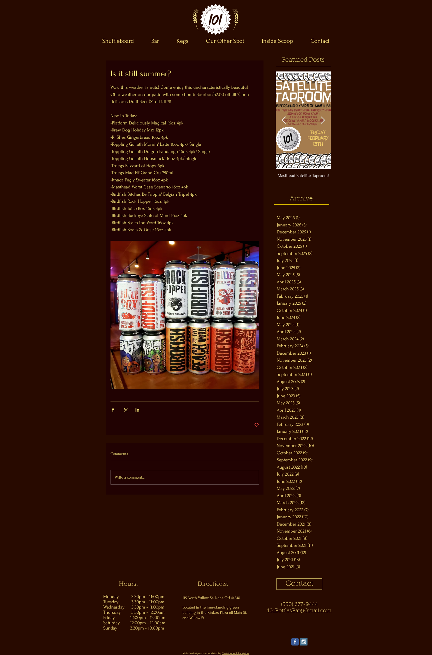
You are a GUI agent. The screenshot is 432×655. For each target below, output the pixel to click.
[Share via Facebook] (112, 409)
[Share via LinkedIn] (137, 409)
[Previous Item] (284, 120)
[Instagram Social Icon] (304, 642)
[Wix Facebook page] (295, 642)
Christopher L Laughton (235, 653)
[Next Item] (322, 120)
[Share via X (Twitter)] (125, 409)
